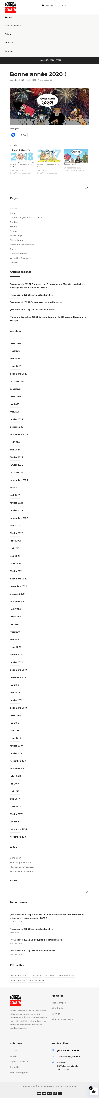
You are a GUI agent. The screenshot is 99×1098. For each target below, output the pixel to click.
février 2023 (16, 503)
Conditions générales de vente (26, 217)
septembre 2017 (18, 768)
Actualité (9, 42)
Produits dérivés (18, 253)
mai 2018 (14, 730)
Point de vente (18, 981)
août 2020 (15, 609)
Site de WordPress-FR (21, 871)
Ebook (13, 226)
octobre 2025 (17, 381)
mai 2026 (15, 351)
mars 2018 (15, 738)
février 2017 (16, 814)
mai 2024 (15, 442)
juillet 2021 (15, 541)
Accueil (8, 17)
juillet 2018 (15, 715)
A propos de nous (19, 1061)
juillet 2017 (15, 776)
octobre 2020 (17, 594)
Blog (12, 213)
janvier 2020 (16, 662)
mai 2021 (14, 548)
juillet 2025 (15, 396)
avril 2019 (15, 692)
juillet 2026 (16, 343)
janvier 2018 (16, 753)
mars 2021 (15, 563)
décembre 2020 (18, 579)
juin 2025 (14, 404)
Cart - (66, 5)
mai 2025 (15, 412)
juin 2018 (14, 723)
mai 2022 (15, 525)
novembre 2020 (18, 586)
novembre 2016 (18, 837)
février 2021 (16, 571)
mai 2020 (15, 632)
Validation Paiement (20, 258)
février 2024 (16, 457)
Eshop (8, 34)
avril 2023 (15, 495)
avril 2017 (15, 799)
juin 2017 (14, 784)
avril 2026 (15, 358)
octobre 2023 (17, 472)
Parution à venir (66, 976)
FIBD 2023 (50, 976)
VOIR (58, 60)
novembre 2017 (18, 761)
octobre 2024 (17, 427)
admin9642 (19, 80)
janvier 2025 (16, 419)
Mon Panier (58, 1008)
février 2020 (16, 654)
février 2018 (16, 746)
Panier (13, 249)
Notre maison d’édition (22, 245)
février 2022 (16, 533)
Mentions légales (19, 1072)
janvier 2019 (16, 700)
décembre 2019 (18, 670)
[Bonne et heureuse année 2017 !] (49, 156)
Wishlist (14, 262)
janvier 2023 (16, 510)
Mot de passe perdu (62, 1019)
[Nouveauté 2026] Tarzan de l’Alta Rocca (32, 309)
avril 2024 (15, 450)
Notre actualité (45, 80)
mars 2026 (15, 366)
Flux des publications (21, 862)
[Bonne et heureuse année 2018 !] (22, 156)
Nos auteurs (16, 240)
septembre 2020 (19, 601)
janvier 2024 (16, 465)
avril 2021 (15, 556)
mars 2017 (15, 806)
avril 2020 (15, 639)
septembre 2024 (19, 434)
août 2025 (15, 389)
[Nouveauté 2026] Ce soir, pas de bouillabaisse (36, 302)
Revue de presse (37, 981)
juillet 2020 (16, 616)
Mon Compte (17, 235)
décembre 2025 (18, 374)
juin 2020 (14, 624)
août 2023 (15, 487)
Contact (9, 51)
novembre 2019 (18, 677)
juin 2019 (14, 685)
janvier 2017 (16, 822)
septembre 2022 (19, 518)
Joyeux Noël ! (70, 164)
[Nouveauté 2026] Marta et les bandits (31, 295)
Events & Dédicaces (20, 976)
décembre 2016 (18, 829)
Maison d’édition (13, 26)
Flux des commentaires (22, 867)
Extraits (37, 976)
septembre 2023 (19, 480)
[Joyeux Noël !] (76, 156)
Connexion (15, 858)
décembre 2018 (18, 708)
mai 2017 (14, 791)
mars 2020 (15, 647)
